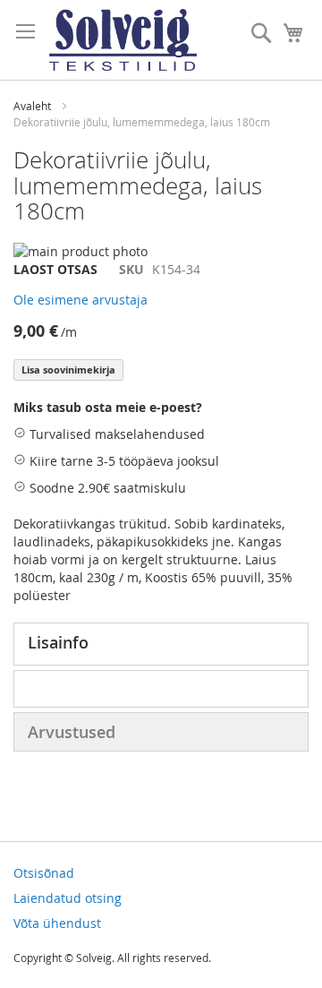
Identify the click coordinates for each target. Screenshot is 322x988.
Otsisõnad (43, 872)
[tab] (161, 644)
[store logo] (123, 40)
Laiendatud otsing (67, 897)
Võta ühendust (57, 923)
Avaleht (32, 106)
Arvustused (71, 732)
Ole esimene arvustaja (80, 299)
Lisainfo (58, 642)
